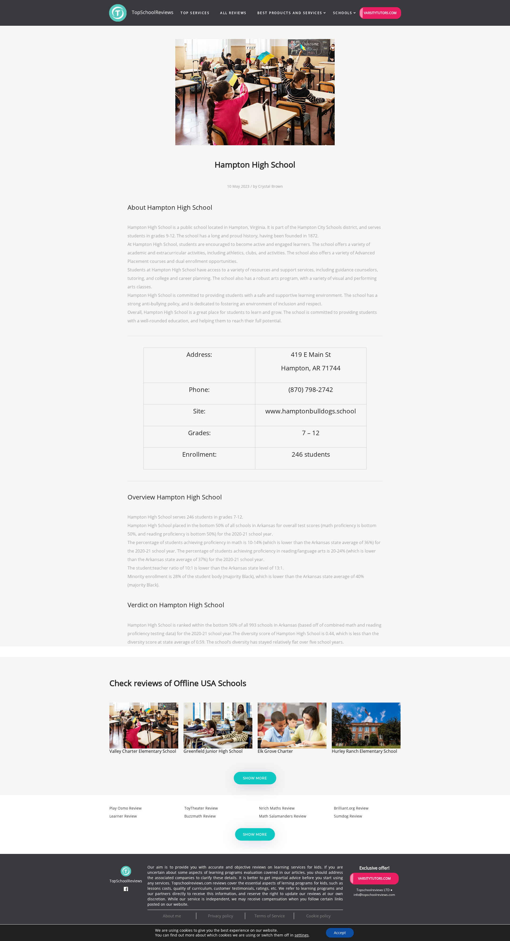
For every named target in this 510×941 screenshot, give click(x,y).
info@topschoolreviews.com (374, 894)
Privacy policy (220, 915)
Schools (342, 13)
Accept (340, 932)
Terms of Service (269, 915)
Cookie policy (318, 915)
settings (302, 935)
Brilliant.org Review (351, 808)
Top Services (195, 13)
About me (172, 915)
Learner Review (123, 816)
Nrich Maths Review (277, 808)
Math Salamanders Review (282, 816)
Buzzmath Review (200, 816)
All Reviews (233, 13)
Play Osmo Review (125, 808)
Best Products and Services (289, 13)
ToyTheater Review (201, 808)
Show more (255, 778)
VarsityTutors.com (380, 13)
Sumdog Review (348, 816)
